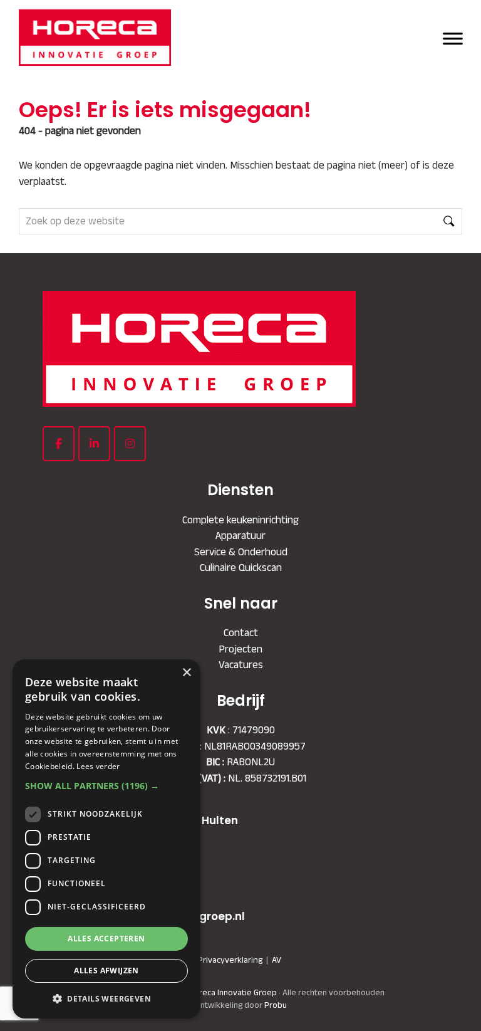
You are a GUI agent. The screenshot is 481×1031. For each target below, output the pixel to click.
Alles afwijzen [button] (106, 970)
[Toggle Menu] (453, 37)
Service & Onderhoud (240, 551)
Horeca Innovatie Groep (200, 23)
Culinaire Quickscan (241, 567)
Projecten (240, 648)
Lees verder (98, 766)
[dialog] (106, 838)
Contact (241, 632)
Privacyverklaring (230, 960)
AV (276, 960)
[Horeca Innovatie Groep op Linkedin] (94, 443)
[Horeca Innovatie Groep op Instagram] (130, 443)
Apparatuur (240, 535)
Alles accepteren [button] (106, 938)
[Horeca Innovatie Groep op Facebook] (59, 443)
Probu (275, 1005)
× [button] (186, 673)
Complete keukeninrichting (240, 519)
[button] (106, 785)
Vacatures (241, 664)
